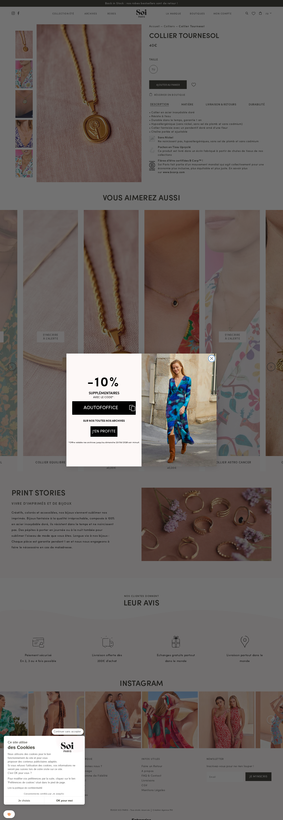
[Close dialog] (211, 358)
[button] (9, 814)
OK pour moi (64, 800)
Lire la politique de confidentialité (25, 788)
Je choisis (24, 800)
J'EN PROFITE (104, 431)
